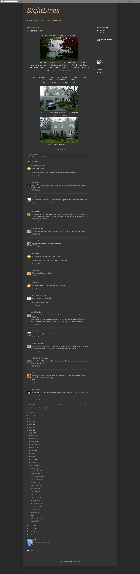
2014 (31, 427)
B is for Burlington (36, 485)
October (34, 441)
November (34, 438)
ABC (33, 156)
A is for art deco (36, 497)
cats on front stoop (36, 479)
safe (32, 494)
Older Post (87, 404)
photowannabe (35, 228)
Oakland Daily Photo (37, 358)
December (34, 435)
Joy (32, 197)
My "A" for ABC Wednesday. (79, 392)
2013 (31, 430)
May (32, 456)
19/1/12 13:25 (35, 383)
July (32, 450)
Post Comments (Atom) (42, 408)
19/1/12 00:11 (35, 366)
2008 (31, 534)
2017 (31, 418)
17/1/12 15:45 (35, 175)
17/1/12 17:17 (35, 221)
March (33, 462)
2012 (31, 433)
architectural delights (41, 156)
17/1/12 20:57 (35, 276)
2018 (31, 415)
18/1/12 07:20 (35, 324)
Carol (33, 331)
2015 (31, 424)
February (34, 465)
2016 (31, 421)
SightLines (43, 10)
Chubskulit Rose (36, 165)
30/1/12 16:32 (35, 395)
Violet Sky (102, 30)
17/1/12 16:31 (35, 190)
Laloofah (34, 312)
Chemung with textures (38, 476)
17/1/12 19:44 (35, 263)
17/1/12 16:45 (35, 205)
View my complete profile (42, 543)
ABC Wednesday (59, 149)
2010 (31, 528)
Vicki (32, 373)
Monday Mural (35, 473)
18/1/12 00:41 (35, 305)
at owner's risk (35, 482)
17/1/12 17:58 (35, 234)
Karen (33, 270)
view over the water (37, 506)
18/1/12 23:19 (35, 351)
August (33, 447)
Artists (33, 172)
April (33, 459)
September (34, 444)
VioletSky (34, 211)
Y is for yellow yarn (37, 518)
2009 (31, 531)
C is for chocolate (36, 470)
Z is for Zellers (35, 509)
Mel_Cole (34, 389)
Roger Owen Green (37, 295)
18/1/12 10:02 (35, 336)
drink (32, 515)
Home (59, 404)
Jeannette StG (35, 343)
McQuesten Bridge (36, 503)
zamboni (101, 32)
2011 (31, 525)
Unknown (34, 282)
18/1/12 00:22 (35, 288)
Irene (32, 182)
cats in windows (36, 491)
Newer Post (31, 404)
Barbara (34, 241)
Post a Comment (35, 400)
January (34, 468)
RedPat (33, 253)
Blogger (78, 561)
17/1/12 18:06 (35, 246)
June (32, 453)
